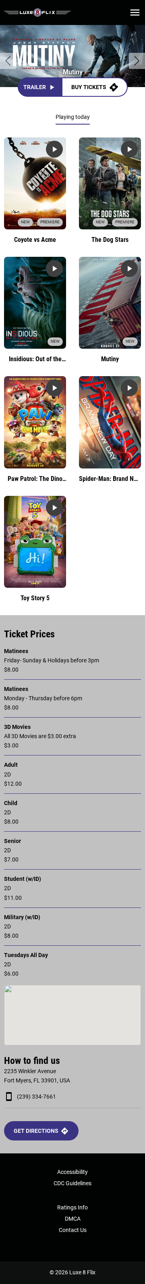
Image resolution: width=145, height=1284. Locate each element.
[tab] (72, 117)
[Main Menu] (135, 12)
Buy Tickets (88, 87)
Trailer (34, 87)
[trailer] (54, 149)
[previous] (8, 61)
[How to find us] (72, 1015)
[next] (137, 61)
